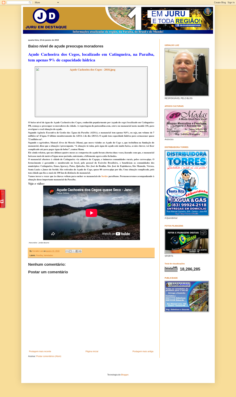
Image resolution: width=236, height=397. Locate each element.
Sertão (104, 176)
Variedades (48, 255)
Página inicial (92, 351)
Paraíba (39, 255)
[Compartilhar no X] (73, 251)
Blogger (124, 375)
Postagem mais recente (40, 351)
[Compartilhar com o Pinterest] (80, 251)
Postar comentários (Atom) (48, 356)
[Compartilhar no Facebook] (77, 251)
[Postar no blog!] (70, 251)
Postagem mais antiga (143, 351)
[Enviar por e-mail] (67, 251)
